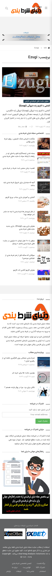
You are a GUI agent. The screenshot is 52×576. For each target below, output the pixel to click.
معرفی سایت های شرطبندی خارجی (37, 101)
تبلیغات (26, 32)
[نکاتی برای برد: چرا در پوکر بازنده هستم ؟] (43, 392)
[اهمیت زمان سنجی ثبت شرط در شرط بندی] (43, 173)
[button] (7, 534)
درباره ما (14, 567)
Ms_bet (21, 126)
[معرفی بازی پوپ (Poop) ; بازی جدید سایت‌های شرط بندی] (43, 231)
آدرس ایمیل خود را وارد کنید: (39, 409)
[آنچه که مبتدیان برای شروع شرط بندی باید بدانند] (43, 187)
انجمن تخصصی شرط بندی (21, 563)
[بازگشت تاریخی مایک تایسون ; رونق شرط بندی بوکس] (43, 144)
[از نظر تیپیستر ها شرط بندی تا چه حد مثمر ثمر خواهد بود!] (43, 216)
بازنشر (8, 571)
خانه (45, 47)
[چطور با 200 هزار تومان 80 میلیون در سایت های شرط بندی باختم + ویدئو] (43, 245)
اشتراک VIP (40, 567)
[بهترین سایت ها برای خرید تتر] (43, 377)
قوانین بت (27, 567)
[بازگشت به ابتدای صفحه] (2, 573)
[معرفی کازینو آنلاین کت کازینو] (43, 275)
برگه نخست (41, 563)
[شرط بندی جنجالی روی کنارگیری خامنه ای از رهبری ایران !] (43, 363)
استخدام (43, 571)
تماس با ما (30, 571)
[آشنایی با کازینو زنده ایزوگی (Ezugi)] (26, 82)
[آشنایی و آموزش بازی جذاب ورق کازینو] (43, 202)
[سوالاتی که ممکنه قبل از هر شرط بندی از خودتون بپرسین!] (43, 260)
